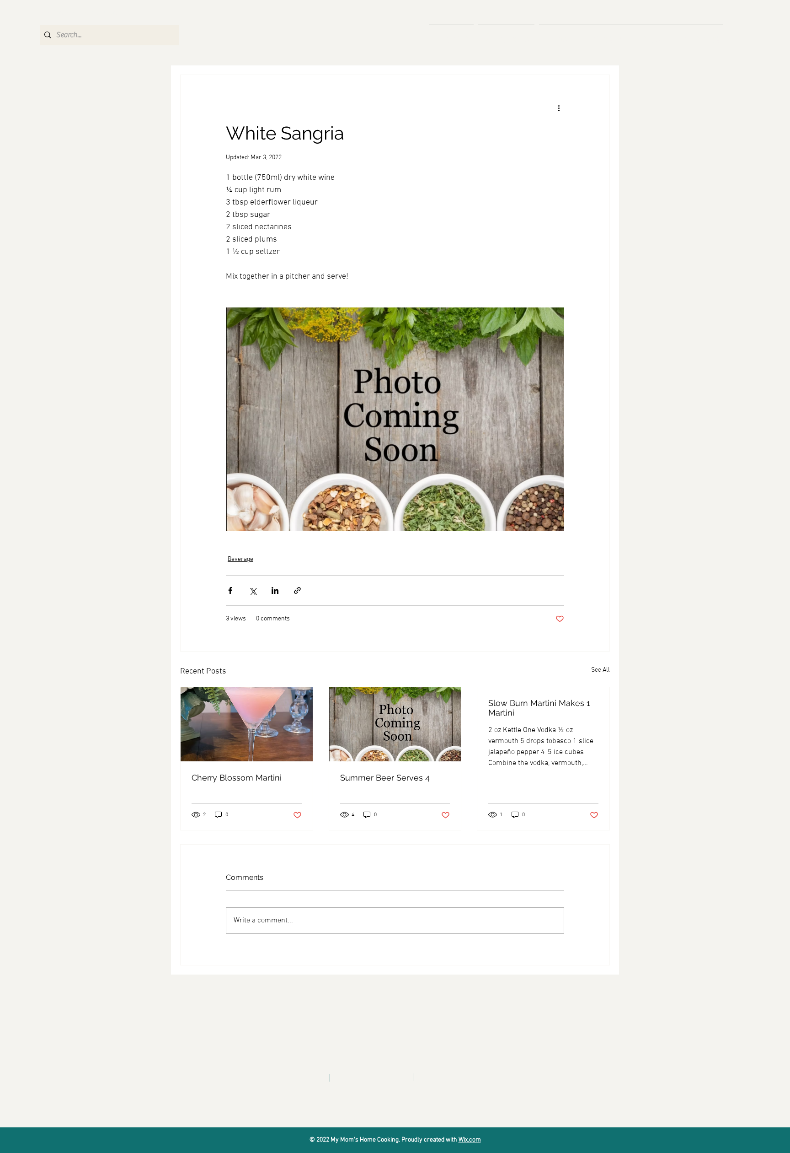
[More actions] (558, 107)
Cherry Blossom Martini (237, 777)
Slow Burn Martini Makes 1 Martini (539, 707)
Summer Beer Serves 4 (385, 777)
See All (600, 670)
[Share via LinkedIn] (275, 590)
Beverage (240, 559)
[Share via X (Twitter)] (252, 590)
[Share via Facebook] (230, 590)
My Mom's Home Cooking (86, 13)
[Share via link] (297, 590)
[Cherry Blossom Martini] (247, 724)
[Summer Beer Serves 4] (395, 724)
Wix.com (470, 1140)
